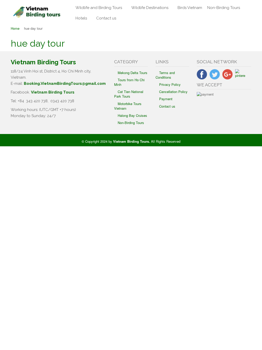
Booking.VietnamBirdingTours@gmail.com (65, 83)
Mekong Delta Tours (132, 72)
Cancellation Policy (173, 91)
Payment (165, 98)
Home (15, 28)
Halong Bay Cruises (132, 115)
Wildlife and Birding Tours (98, 7)
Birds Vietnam (190, 7)
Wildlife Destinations (149, 7)
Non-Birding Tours (223, 7)
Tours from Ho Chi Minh (129, 82)
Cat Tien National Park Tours (128, 94)
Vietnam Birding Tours (52, 92)
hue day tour (38, 43)
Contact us (106, 18)
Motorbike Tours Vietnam (127, 106)
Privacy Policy (170, 84)
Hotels (81, 18)
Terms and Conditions (165, 75)
